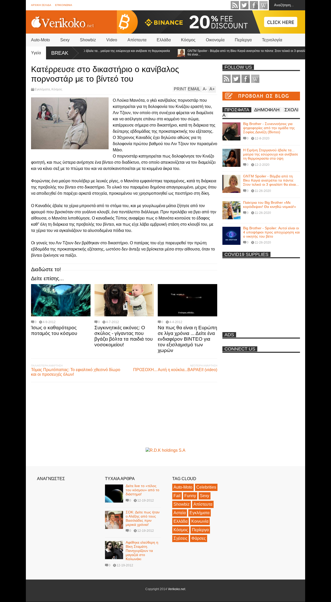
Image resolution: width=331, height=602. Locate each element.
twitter (244, 5)
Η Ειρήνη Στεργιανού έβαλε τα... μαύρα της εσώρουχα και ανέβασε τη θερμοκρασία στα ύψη (103, 52)
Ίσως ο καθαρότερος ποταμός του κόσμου (54, 330)
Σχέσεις (180, 538)
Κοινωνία (199, 521)
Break (59, 53)
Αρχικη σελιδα (41, 5)
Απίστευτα (136, 40)
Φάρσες (198, 538)
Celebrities (206, 487)
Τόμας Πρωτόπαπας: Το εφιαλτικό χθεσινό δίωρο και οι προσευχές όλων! (75, 372)
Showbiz (88, 40)
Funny (190, 496)
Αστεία (180, 513)
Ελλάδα (164, 40)
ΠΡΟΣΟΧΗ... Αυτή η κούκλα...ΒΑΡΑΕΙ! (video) (175, 370)
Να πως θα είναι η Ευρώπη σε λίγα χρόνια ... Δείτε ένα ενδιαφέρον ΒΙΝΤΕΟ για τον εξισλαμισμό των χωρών (187, 339)
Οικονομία (215, 40)
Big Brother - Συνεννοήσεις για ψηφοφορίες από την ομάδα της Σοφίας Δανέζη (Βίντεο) (269, 128)
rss (235, 5)
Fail (177, 496)
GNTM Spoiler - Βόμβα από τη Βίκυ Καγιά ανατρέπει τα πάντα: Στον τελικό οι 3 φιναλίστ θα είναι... (237, 52)
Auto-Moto (40, 40)
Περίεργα (243, 40)
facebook (254, 5)
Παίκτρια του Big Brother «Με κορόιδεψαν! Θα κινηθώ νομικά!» (269, 204)
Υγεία (36, 53)
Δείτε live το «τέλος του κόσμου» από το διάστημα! (142, 490)
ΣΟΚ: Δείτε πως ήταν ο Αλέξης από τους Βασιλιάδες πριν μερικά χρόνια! (143, 518)
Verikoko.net (176, 589)
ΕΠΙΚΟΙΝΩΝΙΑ (63, 5)
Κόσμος (188, 40)
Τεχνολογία (272, 40)
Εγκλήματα (42, 89)
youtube (263, 5)
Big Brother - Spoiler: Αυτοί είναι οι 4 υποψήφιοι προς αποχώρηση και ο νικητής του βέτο (271, 232)
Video (111, 40)
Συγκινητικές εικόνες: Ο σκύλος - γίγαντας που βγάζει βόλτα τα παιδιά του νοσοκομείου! (123, 336)
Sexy (65, 40)
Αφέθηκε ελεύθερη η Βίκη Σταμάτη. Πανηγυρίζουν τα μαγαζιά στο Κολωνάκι (142, 550)
